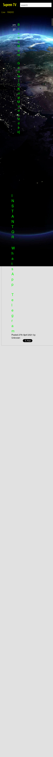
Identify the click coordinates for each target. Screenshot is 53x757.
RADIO (10, 12)
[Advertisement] (27, 69)
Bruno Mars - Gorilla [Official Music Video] (18, 78)
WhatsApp (13, 266)
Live (3, 12)
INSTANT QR (12, 216)
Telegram (12, 312)
